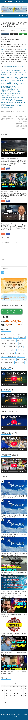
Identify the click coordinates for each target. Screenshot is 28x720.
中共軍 (3, 83)
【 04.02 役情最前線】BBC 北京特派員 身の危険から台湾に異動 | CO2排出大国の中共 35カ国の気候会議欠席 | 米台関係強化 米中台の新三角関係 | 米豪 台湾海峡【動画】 (21, 122)
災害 (8, 102)
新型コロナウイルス (6, 97)
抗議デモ (15, 95)
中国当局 (4, 89)
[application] (14, 378)
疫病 (14, 102)
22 (14, 695)
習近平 (5, 105)
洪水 (3, 102)
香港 (9, 108)
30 (18, 698)
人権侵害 (5, 91)
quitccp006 (13, 158)
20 (6, 695)
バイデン (22, 72)
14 (10, 693)
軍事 (21, 105)
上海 (12, 78)
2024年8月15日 (5, 158)
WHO (2, 49)
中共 (21, 77)
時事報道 (8, 111)
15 (14, 693)
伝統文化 (13, 91)
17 (21, 693)
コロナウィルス (20, 70)
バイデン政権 (5, 74)
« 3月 (2, 702)
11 (25, 691)
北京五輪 (4, 93)
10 (21, 691)
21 (10, 695)
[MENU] (26, 15)
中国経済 (11, 89)
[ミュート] (23, 384)
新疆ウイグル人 (18, 97)
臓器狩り (14, 105)
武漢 (23, 111)
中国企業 (22, 83)
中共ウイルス (7, 80)
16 (18, 693)
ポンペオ (13, 74)
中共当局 (18, 80)
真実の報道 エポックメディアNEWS (13, 66)
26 (2, 698)
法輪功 (11, 100)
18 (25, 693)
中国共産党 (8, 86)
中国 (12, 83)
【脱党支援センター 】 (10, 30)
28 (10, 698)
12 (2, 693)
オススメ (4, 111)
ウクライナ (11, 70)
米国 (21, 102)
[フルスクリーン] (25, 384)
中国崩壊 (20, 87)
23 (18, 695)
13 (6, 693)
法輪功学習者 (20, 100)
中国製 (18, 89)
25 (25, 695)
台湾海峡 (4, 95)
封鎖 (9, 95)
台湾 (18, 93)
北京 (20, 91)
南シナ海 (11, 93)
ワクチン (5, 78)
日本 (4, 100)
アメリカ (4, 70)
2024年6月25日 (5, 191)
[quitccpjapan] (2, 15)
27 (6, 698)
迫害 (3, 108)
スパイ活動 (4, 72)
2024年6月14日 (5, 223)
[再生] (3, 384)
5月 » (5, 702)
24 (21, 695)
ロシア (20, 74)
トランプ (13, 72)
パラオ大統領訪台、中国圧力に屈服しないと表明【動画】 (7, 118)
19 (2, 695)
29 (14, 698)
